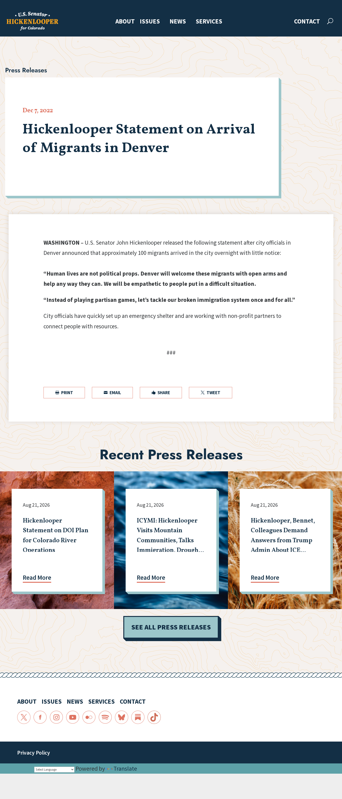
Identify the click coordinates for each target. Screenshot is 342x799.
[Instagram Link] (56, 717)
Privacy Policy (33, 752)
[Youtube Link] (73, 717)
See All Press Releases (171, 627)
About (125, 21)
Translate (125, 768)
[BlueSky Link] (121, 717)
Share (161, 392)
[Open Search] (330, 21)
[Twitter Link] (24, 717)
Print (64, 392)
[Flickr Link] (89, 717)
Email (112, 392)
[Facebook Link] (40, 717)
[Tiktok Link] (154, 717)
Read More (37, 577)
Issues (150, 21)
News (178, 21)
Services (209, 21)
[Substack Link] (138, 717)
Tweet (210, 392)
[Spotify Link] (105, 717)
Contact (307, 21)
